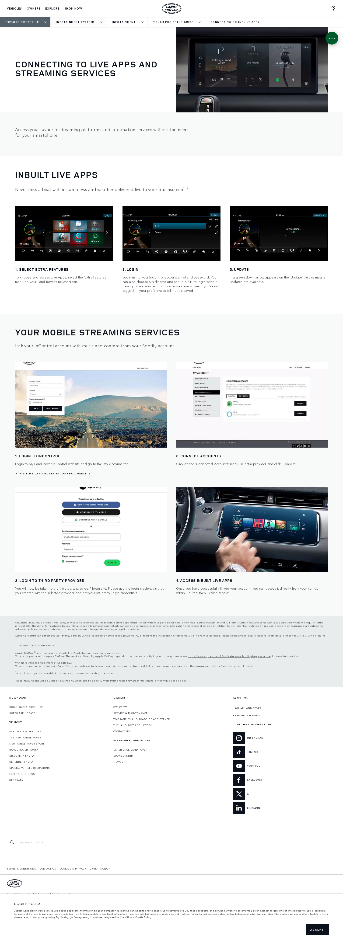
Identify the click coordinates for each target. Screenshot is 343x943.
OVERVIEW (120, 707)
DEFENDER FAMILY (21, 761)
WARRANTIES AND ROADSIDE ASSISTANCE (141, 719)
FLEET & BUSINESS (22, 774)
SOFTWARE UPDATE (22, 713)
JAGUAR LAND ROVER (247, 708)
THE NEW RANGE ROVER (25, 737)
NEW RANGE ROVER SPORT (26, 743)
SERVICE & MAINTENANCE (130, 713)
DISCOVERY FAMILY (22, 755)
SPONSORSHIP (123, 755)
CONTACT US (121, 731)
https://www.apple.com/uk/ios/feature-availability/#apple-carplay (229, 656)
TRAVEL (118, 761)
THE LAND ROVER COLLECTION (133, 725)
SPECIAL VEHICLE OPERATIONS (29, 767)
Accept (317, 929)
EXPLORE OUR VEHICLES (25, 731)
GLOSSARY (16, 780)
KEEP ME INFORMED (246, 715)
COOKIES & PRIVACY (73, 868)
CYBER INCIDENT (101, 868)
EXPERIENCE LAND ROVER (130, 749)
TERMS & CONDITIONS (21, 868)
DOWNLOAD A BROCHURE (26, 707)
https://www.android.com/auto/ (209, 665)
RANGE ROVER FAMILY (23, 749)
